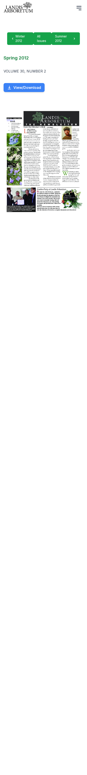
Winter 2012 (20, 38)
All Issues (41, 38)
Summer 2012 (61, 38)
